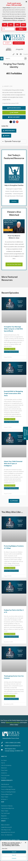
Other (21, 29)
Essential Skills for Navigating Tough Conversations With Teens (13, 393)
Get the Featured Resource (11, 351)
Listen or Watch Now (9, 349)
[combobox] (13, 58)
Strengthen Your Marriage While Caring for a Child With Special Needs (13, 329)
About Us (4, 756)
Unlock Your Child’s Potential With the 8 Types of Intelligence (13, 463)
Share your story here (13, 722)
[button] (11, 122)
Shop (2, 802)
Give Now (14, 201)
